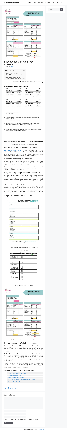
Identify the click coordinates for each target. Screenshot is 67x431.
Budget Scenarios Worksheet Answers (12, 72)
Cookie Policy (47, 2)
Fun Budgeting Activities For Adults (11, 387)
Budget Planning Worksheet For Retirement (17, 373)
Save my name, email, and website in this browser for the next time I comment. (22, 419)
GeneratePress (41, 429)
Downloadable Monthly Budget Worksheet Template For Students (21, 379)
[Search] (61, 9)
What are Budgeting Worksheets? (12, 73)
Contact (34, 2)
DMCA (53, 2)
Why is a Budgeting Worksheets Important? (14, 74)
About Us (29, 2)
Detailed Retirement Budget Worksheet (16, 377)
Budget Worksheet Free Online (14, 375)
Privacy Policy (59, 2)
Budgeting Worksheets (11, 2)
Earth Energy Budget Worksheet (11, 388)
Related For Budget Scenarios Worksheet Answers (15, 78)
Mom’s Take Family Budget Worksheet (16, 381)
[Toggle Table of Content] (23, 70)
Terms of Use (40, 2)
